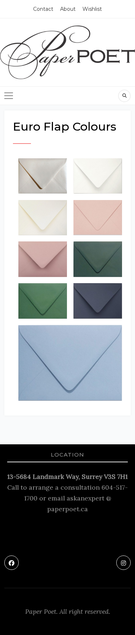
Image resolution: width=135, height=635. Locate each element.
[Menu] (8, 96)
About (68, 9)
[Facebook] (11, 562)
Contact (43, 9)
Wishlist (92, 9)
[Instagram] (123, 562)
